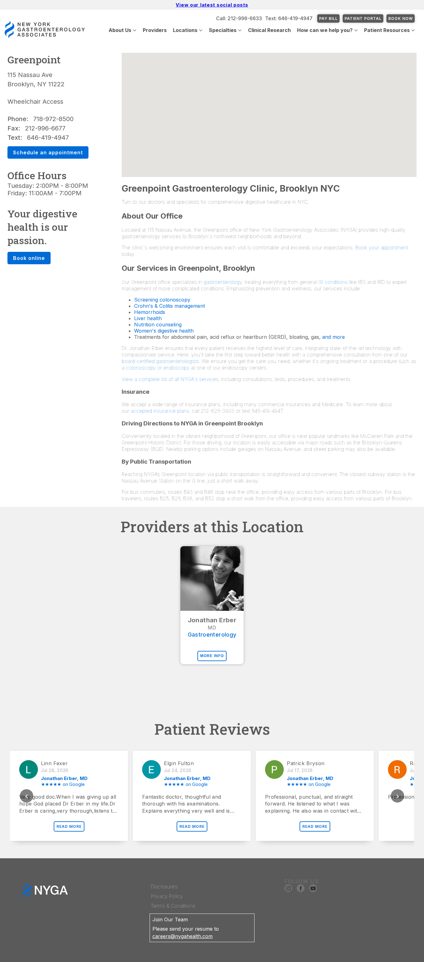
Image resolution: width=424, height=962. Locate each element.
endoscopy (176, 368)
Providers (155, 30)
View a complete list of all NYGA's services (170, 379)
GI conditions (333, 282)
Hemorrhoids (149, 312)
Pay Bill (328, 18)
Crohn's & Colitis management (169, 306)
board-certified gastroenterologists (160, 361)
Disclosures (164, 886)
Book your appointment (381, 247)
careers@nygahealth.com (182, 936)
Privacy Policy (167, 896)
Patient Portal (363, 18)
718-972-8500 (53, 119)
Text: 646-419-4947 (289, 18)
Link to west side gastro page (340, 959)
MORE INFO (212, 656)
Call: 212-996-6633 (239, 18)
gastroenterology (223, 282)
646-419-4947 (48, 137)
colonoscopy (141, 368)
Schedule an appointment (48, 152)
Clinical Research (269, 30)
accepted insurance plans (160, 411)
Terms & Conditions (173, 906)
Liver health (148, 318)
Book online (29, 258)
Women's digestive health (164, 331)
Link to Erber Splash (400, 959)
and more (333, 337)
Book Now (400, 18)
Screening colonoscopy (162, 300)
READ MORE (69, 826)
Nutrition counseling (158, 324)
